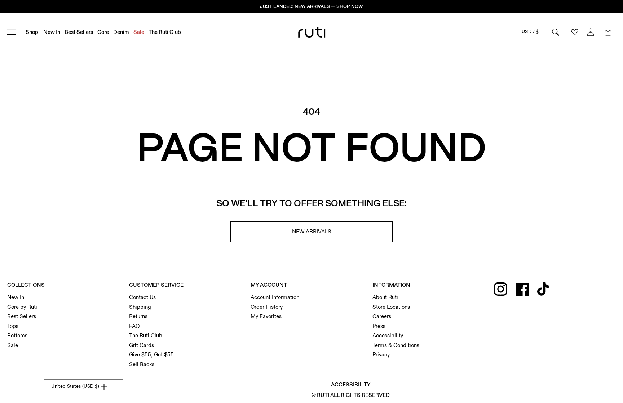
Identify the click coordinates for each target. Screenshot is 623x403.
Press (378, 326)
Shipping (140, 307)
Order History (267, 307)
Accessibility (387, 335)
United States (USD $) (75, 386)
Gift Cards (141, 345)
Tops (12, 326)
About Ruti (385, 297)
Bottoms (17, 335)
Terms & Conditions (395, 345)
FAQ (134, 326)
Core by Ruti (22, 307)
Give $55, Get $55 (151, 354)
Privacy (381, 354)
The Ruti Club (145, 335)
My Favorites (266, 316)
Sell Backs (141, 364)
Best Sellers (21, 316)
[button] (608, 32)
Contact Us (142, 297)
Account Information (275, 297)
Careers (381, 316)
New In (15, 297)
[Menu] (14, 32)
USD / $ (530, 32)
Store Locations (391, 307)
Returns (138, 316)
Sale (12, 345)
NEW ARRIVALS (311, 231)
